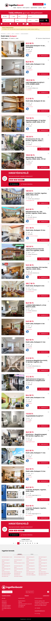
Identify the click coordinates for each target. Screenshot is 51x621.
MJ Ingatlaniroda (28, 274)
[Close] (38, 29)
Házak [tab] (32, 554)
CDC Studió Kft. (29, 89)
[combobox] (22, 16)
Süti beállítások (21, 606)
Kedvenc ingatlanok (26, 7)
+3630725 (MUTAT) (44, 389)
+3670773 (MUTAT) (44, 167)
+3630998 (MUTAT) (44, 92)
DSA (2, 609)
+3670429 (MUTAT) (44, 240)
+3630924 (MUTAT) (44, 426)
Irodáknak (20, 602)
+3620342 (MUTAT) (44, 295)
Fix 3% (20, 23)
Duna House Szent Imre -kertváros (32, 235)
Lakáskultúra (46, 595)
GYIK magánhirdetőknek (6, 608)
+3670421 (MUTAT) (44, 352)
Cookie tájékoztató (21, 605)
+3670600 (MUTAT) (44, 258)
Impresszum (4, 600)
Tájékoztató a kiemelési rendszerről (25, 603)
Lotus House (28, 164)
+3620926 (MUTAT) (44, 277)
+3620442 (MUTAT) (44, 130)
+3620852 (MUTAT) (44, 203)
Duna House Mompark (30, 291)
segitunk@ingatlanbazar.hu (40, 610)
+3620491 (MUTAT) (44, 110)
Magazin (44, 7)
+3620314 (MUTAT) (44, 444)
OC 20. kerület (28, 52)
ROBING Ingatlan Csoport (30, 441)
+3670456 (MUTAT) (44, 149)
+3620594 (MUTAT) (44, 333)
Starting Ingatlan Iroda (30, 200)
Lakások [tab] (20, 554)
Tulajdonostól (5, 23)
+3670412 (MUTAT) (44, 55)
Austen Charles (28, 256)
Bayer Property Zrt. (29, 496)
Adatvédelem (4, 603)
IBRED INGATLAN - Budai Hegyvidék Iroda (33, 146)
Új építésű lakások (6, 595)
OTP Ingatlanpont (29, 69)
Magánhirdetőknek (34, 7)
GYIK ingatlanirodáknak (6, 606)
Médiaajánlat (4, 602)
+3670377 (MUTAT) (44, 499)
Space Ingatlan (28, 421)
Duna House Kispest (29, 106)
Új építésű (40, 7)
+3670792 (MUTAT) (44, 74)
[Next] (35, 543)
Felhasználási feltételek (6, 605)
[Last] (37, 543)
